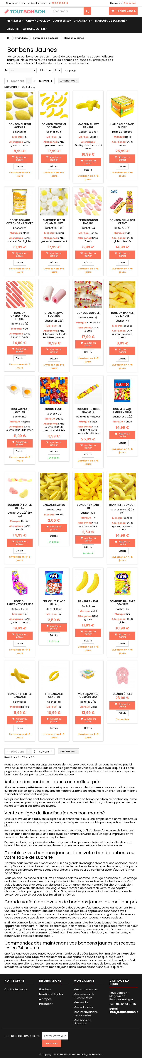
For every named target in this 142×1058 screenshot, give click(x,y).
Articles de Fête (34, 29)
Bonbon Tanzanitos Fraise (20, 602)
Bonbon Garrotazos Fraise (19, 316)
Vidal (128, 233)
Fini (25, 137)
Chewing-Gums (37, 21)
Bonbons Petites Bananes (20, 695)
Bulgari (94, 137)
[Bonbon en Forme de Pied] (19, 486)
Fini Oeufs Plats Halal (54, 602)
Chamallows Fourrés (53, 314)
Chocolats (82, 21)
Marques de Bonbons (110, 21)
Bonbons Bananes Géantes (122, 602)
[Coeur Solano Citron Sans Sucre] (19, 201)
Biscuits (13, 29)
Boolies (128, 325)
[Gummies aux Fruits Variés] (122, 390)
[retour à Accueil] (8, 38)
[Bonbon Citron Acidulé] (19, 106)
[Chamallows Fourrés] (53, 294)
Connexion (130, 3)
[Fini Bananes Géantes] (53, 675)
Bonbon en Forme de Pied (19, 506)
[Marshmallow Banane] (88, 106)
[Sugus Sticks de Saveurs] (88, 390)
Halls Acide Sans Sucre (122, 125)
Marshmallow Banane (88, 125)
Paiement (46, 1004)
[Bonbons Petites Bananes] (19, 675)
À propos (45, 999)
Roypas (25, 421)
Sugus (59, 418)
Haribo (94, 233)
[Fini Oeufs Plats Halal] (53, 583)
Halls (128, 137)
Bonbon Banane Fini (88, 506)
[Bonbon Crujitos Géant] (122, 201)
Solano (25, 233)
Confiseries (61, 21)
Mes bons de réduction (82, 1021)
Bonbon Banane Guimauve (122, 314)
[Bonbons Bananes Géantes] (122, 583)
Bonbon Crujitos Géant (122, 221)
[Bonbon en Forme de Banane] (53, 106)
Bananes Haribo (54, 505)
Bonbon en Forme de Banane (54, 125)
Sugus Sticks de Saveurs (88, 410)
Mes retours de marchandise (84, 995)
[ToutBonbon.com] (24, 11)
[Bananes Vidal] (88, 583)
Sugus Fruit (53, 409)
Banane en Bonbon (122, 505)
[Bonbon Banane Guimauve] (122, 294)
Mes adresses (83, 1007)
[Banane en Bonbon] (122, 486)
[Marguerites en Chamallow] (53, 201)
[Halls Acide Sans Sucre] (122, 106)
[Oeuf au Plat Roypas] (19, 390)
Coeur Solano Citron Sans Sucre (19, 221)
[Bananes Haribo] (53, 486)
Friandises (14, 21)
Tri (6, 70)
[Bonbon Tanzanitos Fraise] (19, 583)
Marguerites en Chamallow (54, 221)
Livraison (45, 989)
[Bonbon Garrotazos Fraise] (19, 294)
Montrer (46, 70)
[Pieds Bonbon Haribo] (88, 201)
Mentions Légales (51, 994)
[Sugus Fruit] (53, 390)
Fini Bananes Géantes (54, 695)
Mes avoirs (81, 1002)
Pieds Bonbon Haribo (88, 221)
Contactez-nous (15, 3)
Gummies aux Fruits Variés (122, 410)
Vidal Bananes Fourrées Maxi (88, 695)
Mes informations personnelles (86, 1013)
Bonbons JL (94, 322)
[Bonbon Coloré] (88, 294)
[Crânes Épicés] (122, 675)
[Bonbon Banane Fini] (88, 486)
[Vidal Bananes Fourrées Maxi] (88, 675)
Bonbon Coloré (88, 313)
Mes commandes (86, 989)
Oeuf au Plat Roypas (20, 410)
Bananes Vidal (88, 601)
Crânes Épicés (122, 694)
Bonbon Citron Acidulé (20, 125)
